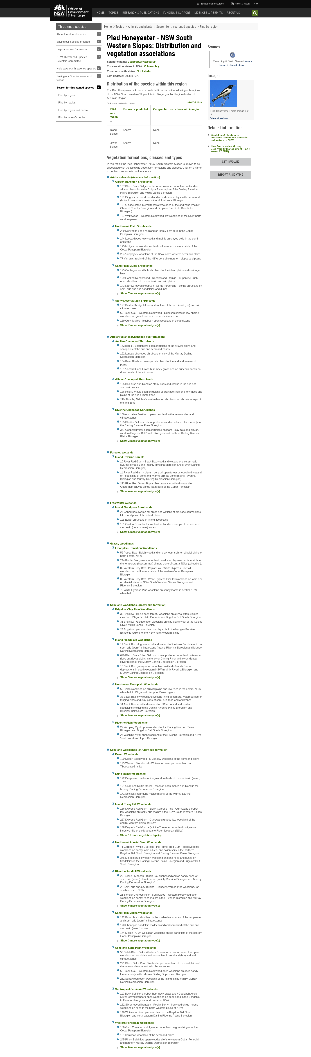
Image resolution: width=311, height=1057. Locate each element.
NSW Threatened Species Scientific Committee (72, 58)
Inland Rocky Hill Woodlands (133, 804)
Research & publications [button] (140, 12)
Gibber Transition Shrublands (133, 181)
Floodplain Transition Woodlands (136, 548)
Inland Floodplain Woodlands (133, 639)
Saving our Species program (73, 41)
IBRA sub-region (114, 113)
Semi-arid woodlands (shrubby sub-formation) (139, 749)
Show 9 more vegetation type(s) (140, 715)
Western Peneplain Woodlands (134, 1022)
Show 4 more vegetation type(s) (140, 491)
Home (101, 12)
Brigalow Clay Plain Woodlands (135, 609)
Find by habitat (66, 102)
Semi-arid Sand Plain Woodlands (135, 947)
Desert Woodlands (126, 754)
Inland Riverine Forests (129, 457)
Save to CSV (194, 101)
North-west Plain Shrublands (133, 226)
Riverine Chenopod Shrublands (135, 409)
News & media (242, 3)
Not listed (143, 71)
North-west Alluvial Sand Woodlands (138, 842)
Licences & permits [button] (208, 12)
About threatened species (71, 34)
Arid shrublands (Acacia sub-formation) (135, 177)
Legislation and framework (72, 49)
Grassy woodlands (122, 543)
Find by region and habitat (73, 110)
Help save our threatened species (76, 68)
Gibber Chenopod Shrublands (134, 379)
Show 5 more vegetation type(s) (140, 905)
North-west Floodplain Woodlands (136, 684)
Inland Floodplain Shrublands (133, 507)
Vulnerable (150, 66)
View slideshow (218, 118)
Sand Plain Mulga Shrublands (133, 265)
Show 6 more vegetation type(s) (140, 531)
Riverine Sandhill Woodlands (133, 871)
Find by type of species (71, 117)
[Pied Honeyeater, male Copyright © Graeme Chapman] (223, 94)
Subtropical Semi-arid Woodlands (136, 989)
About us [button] (233, 12)
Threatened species (72, 26)
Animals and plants (140, 26)
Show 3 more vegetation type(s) (140, 440)
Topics (113, 12)
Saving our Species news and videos (74, 78)
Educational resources (212, 3)
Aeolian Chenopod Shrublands (134, 341)
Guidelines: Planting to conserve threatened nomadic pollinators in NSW (229, 138)
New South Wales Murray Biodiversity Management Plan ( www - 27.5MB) (230, 149)
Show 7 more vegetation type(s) (140, 293)
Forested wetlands (121, 452)
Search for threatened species (75, 87)
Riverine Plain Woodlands (131, 722)
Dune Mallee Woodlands (130, 773)
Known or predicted (135, 109)
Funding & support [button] (177, 12)
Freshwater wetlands (123, 502)
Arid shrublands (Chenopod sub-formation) (137, 336)
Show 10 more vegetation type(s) (140, 835)
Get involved (230, 161)
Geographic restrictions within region (176, 109)
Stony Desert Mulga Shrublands (135, 300)
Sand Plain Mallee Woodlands (133, 912)
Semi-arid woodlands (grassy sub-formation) (138, 604)
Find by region (66, 95)
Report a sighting (230, 174)
